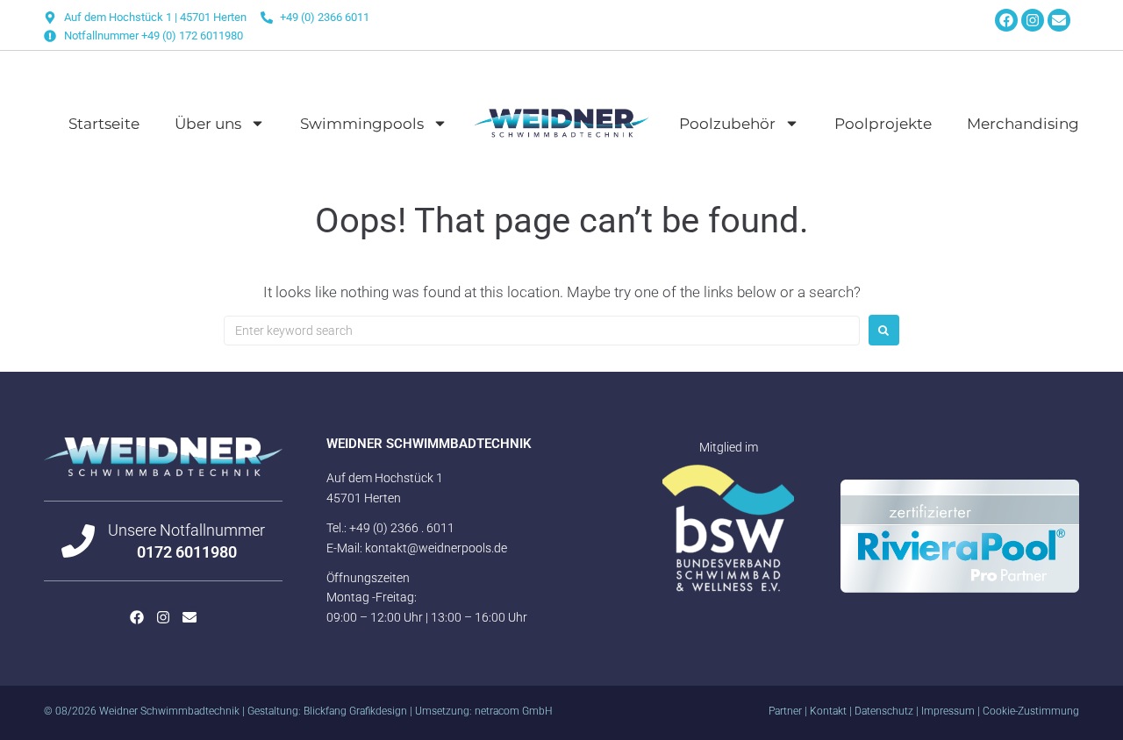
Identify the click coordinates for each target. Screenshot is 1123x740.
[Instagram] (1032, 20)
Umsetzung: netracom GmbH (484, 711)
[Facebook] (1006, 20)
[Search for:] (542, 330)
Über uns (208, 123)
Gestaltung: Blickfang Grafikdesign (327, 711)
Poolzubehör (727, 123)
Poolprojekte (883, 123)
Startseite (103, 123)
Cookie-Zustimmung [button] (1031, 711)
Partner (785, 711)
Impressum (948, 711)
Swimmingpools (362, 123)
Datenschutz (884, 711)
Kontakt (828, 711)
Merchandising (1023, 123)
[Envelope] (1059, 20)
